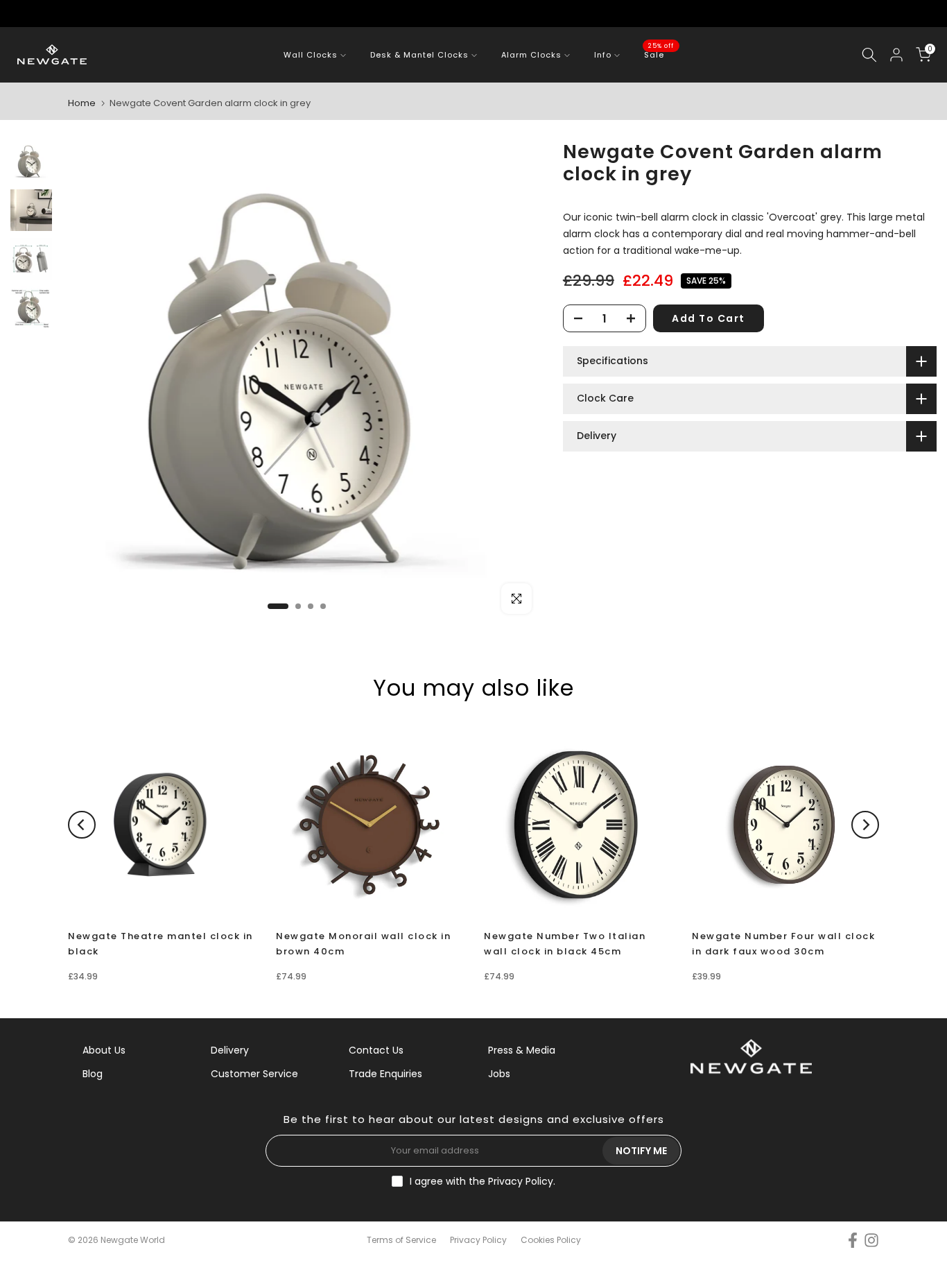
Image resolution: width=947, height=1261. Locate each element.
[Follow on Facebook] (852, 1240)
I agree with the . (482, 1181)
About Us (103, 1050)
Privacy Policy (520, 1181)
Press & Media (521, 1050)
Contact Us (376, 1050)
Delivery (230, 1050)
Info (602, 54)
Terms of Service (401, 1240)
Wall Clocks (311, 54)
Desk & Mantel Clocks (419, 54)
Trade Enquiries (385, 1074)
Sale (659, 54)
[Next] (865, 825)
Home (82, 103)
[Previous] (82, 825)
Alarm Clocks (531, 54)
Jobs (499, 1074)
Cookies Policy (551, 1240)
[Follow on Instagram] (871, 1240)
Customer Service (254, 1074)
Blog (92, 1074)
